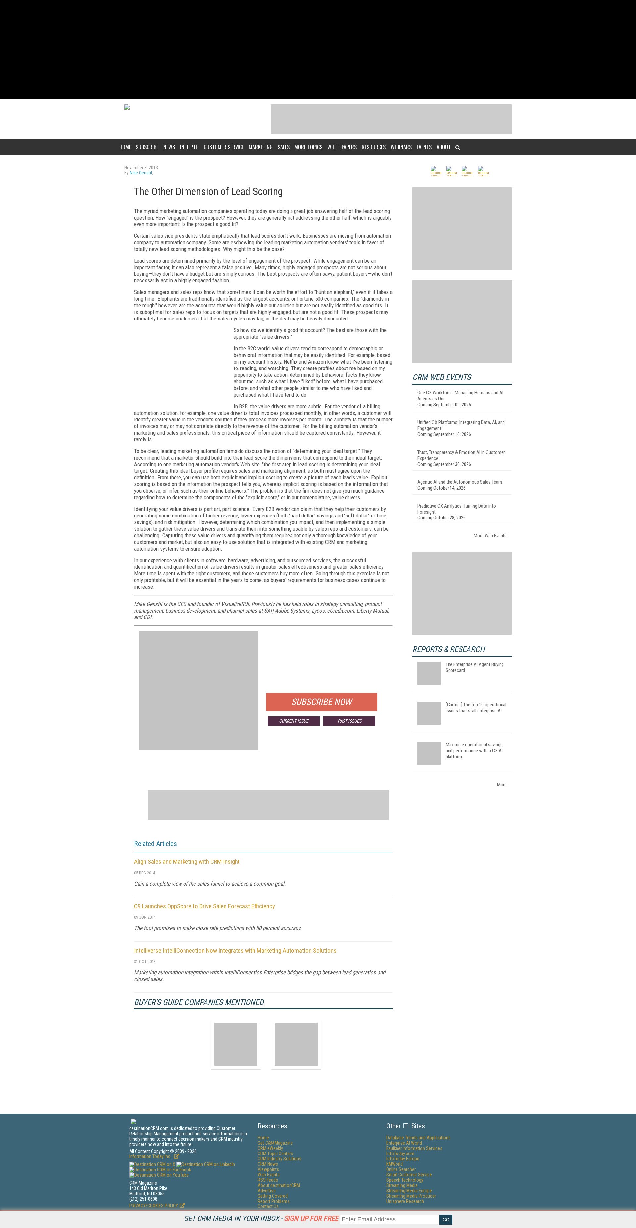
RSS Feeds (268, 1180)
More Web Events (490, 536)
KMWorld (394, 1164)
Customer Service (224, 147)
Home (125, 147)
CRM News (268, 1164)
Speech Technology (404, 1180)
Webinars (401, 147)
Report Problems (274, 1201)
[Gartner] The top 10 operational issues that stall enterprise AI (476, 707)
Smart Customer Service (409, 1174)
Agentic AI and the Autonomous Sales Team (459, 482)
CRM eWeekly (270, 1148)
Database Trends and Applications (418, 1137)
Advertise (267, 1190)
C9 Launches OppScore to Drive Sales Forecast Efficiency (204, 906)
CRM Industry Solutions (279, 1158)
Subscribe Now (322, 702)
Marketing (261, 147)
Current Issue (293, 721)
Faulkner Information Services (414, 1148)
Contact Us (268, 1206)
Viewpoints (268, 1169)
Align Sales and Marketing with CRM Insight (187, 861)
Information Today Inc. (150, 1156)
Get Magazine (275, 1143)
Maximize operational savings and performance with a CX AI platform (474, 751)
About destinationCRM (279, 1185)
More (502, 785)
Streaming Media (402, 1185)
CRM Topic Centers (275, 1153)
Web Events (269, 1174)
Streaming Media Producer (411, 1196)
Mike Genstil (141, 172)
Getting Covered (273, 1196)
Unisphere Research (405, 1201)
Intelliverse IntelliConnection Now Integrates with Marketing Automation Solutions (235, 950)
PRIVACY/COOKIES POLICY (153, 1205)
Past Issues (349, 721)
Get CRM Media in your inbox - (261, 1218)
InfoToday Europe (402, 1158)
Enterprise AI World (404, 1143)
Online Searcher (401, 1169)
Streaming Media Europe (409, 1190)
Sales (284, 147)
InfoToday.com (400, 1153)
